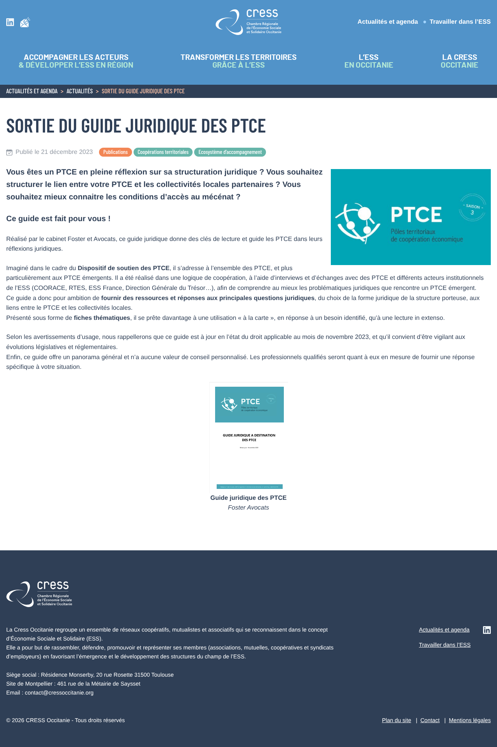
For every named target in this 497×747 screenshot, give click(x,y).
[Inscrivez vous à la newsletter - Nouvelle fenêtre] (25, 22)
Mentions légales (470, 720)
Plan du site (396, 720)
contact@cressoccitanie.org (59, 693)
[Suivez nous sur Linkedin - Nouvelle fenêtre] (10, 22)
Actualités (79, 92)
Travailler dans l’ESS (460, 22)
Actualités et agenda (388, 22)
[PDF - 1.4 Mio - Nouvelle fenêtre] (248, 437)
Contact (430, 720)
